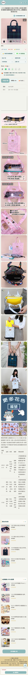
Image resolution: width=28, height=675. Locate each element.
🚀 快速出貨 (4, 49)
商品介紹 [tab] (5, 80)
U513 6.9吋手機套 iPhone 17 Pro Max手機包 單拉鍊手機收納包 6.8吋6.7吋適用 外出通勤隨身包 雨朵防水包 (18, 583)
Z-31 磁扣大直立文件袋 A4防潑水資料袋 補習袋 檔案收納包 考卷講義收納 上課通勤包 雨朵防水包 (19, 536)
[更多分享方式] (16, 69)
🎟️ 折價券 (10, 49)
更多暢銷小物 (14, 651)
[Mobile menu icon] (25, 2)
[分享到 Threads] (2, 69)
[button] (3, 23)
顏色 (2, 46)
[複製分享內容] (19, 69)
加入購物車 (15, 672)
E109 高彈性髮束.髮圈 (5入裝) (18, 616)
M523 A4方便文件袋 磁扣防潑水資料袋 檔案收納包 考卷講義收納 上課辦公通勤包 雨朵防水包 (19, 559)
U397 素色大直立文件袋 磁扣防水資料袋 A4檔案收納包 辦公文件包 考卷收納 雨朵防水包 (19, 525)
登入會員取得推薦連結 (9, 75)
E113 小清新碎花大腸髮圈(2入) (19, 605)
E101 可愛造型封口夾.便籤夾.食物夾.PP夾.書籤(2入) (18, 628)
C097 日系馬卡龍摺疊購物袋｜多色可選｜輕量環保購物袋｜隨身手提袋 (19, 639)
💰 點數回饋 (17, 49)
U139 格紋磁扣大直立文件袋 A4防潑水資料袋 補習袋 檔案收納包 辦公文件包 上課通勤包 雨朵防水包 (19, 548)
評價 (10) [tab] (14, 80)
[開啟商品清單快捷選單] (25, 665)
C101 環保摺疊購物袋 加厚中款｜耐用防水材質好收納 (18, 594)
